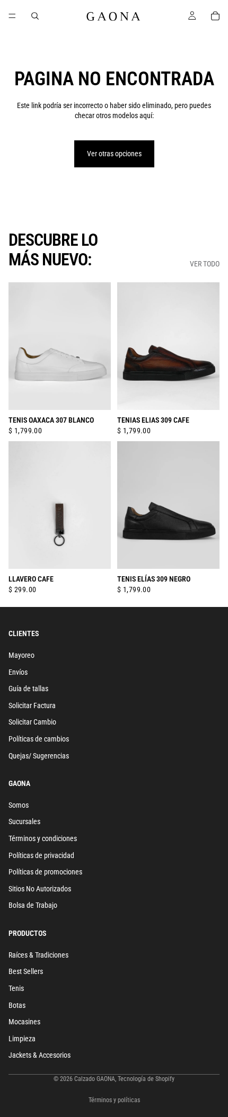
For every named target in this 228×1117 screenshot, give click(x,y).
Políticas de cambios (38, 739)
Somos (18, 805)
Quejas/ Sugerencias (38, 756)
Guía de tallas (28, 688)
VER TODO (205, 264)
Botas (16, 1005)
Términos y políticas (114, 1100)
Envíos (18, 672)
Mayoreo (21, 655)
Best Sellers (25, 972)
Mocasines (24, 1021)
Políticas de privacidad (41, 855)
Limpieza (22, 1038)
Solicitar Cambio (32, 722)
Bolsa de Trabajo (32, 905)
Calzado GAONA (94, 1079)
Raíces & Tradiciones (38, 955)
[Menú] (12, 16)
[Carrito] (215, 16)
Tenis (16, 988)
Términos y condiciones (42, 838)
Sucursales (24, 822)
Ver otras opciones (114, 153)
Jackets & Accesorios (39, 1055)
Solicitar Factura (32, 705)
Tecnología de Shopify (146, 1079)
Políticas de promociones (45, 872)
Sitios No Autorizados (39, 888)
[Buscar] (35, 16)
